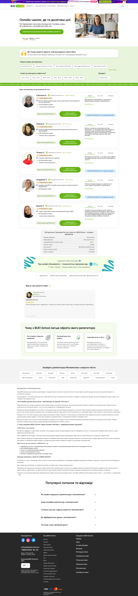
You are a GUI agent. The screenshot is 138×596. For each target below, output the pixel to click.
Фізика (78, 539)
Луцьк (113, 377)
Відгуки (45, 552)
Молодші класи (82, 552)
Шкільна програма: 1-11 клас (44, 66)
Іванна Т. (40, 206)
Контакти (45, 542)
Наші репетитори (40, 6)
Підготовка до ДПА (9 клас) (82, 66)
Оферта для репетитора (49, 565)
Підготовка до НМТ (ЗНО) (63, 66)
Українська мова (82, 556)
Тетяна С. (40, 152)
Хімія (78, 542)
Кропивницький (100, 377)
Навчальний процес (48, 550)
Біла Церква (26, 373)
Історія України (82, 545)
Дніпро (73, 373)
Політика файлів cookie (49, 573)
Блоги (44, 560)
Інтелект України (114, 66)
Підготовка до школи (100, 66)
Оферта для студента (49, 568)
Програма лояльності (49, 576)
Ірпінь (40, 377)
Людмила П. (41, 179)
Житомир (96, 373)
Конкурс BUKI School (48, 563)
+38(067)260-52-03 (29, 550)
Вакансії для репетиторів (49, 555)
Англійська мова (82, 572)
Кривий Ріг (86, 377)
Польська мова (82, 560)
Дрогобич (84, 373)
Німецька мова (81, 564)
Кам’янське (52, 377)
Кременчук (73, 377)
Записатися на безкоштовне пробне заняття (41, 32)
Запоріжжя (109, 373)
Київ (63, 377)
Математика (81, 568)
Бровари (51, 373)
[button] (136, 2)
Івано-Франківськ (27, 377)
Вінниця (62, 373)
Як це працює (51, 6)
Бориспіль (39, 373)
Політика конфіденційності (50, 571)
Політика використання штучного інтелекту (52, 580)
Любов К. (40, 124)
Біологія (79, 549)
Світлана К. (41, 95)
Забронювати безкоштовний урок (70, 114)
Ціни (44, 558)
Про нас (45, 539)
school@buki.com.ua (30, 547)
